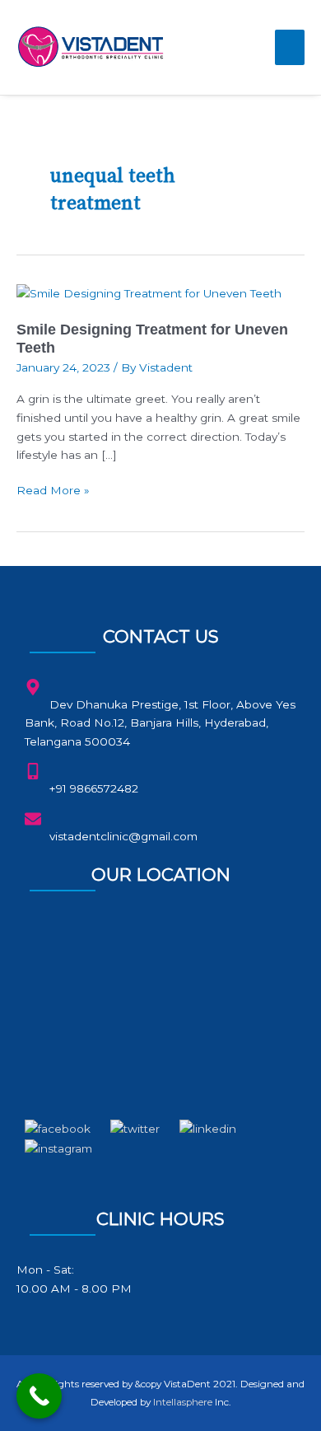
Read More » (53, 489)
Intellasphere (182, 1402)
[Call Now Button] (39, 1396)
